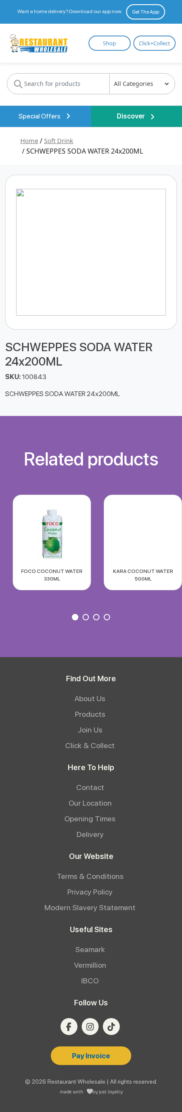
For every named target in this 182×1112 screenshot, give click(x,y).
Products (90, 714)
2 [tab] (87, 618)
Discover (131, 116)
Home (29, 140)
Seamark (90, 949)
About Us (89, 698)
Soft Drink (58, 140)
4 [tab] (108, 618)
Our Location (90, 802)
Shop (109, 43)
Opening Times (90, 818)
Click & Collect (90, 745)
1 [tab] (76, 618)
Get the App (145, 12)
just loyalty (111, 1091)
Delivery (90, 834)
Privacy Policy (90, 891)
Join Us (89, 729)
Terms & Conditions (90, 876)
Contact (90, 787)
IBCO (90, 980)
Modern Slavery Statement (89, 907)
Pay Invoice (91, 1055)
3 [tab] (97, 618)
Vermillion (90, 965)
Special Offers (40, 116)
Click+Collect (154, 43)
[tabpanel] (52, 542)
